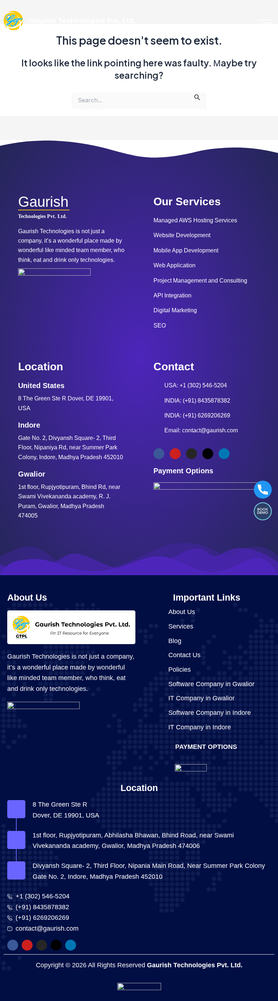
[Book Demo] (263, 511)
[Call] (263, 490)
